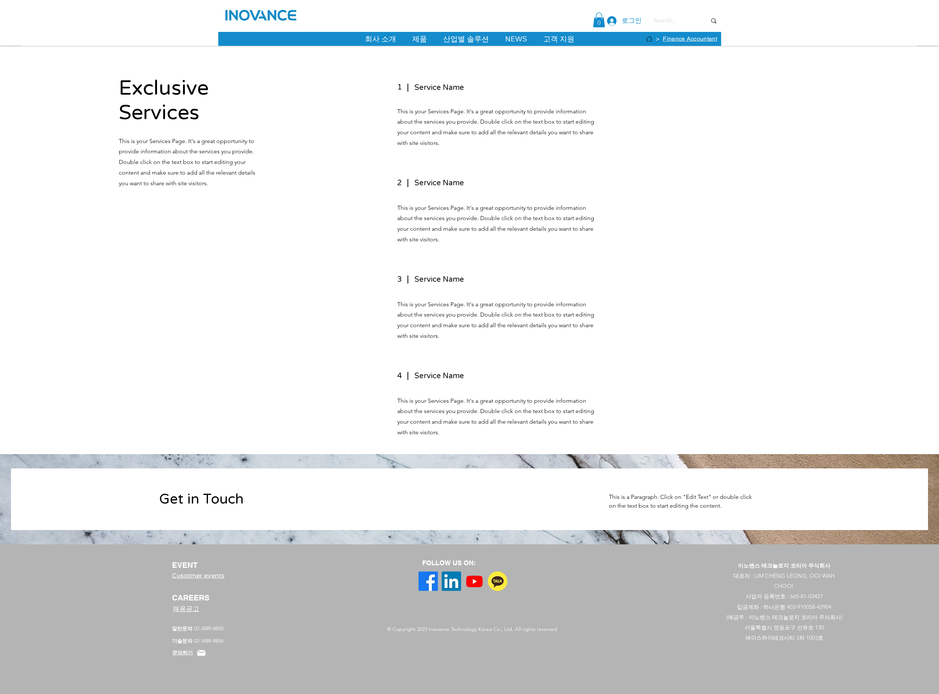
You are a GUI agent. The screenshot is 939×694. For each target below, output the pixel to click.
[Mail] (201, 653)
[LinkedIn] (451, 581)
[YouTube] (474, 581)
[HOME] (649, 38)
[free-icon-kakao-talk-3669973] (497, 581)
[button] (599, 20)
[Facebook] (428, 581)
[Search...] (714, 20)
